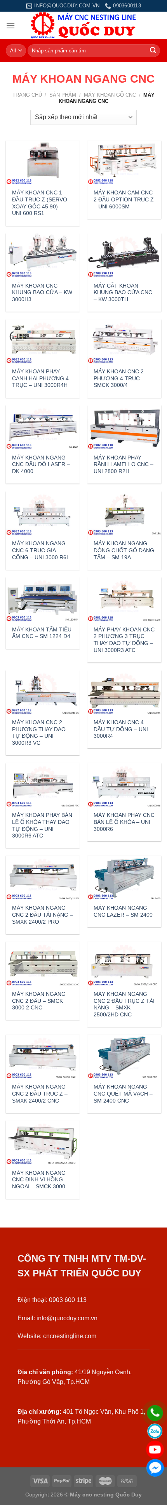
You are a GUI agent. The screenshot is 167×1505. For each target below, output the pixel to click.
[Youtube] (155, 1449)
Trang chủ (27, 95)
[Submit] (153, 50)
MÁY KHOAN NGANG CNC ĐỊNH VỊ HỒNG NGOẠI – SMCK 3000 (39, 1179)
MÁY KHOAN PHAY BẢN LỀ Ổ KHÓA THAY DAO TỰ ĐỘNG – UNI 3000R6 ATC (42, 825)
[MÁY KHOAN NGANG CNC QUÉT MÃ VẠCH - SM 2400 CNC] (124, 1057)
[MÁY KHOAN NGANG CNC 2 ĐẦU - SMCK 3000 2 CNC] (43, 963)
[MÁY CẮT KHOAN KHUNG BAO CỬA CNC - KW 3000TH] (124, 255)
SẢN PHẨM (62, 95)
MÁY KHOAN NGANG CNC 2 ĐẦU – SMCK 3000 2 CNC (39, 1001)
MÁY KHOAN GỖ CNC (110, 95)
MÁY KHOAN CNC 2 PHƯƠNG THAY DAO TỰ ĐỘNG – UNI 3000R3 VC (39, 733)
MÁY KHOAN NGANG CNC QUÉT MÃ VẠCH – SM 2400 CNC (123, 1093)
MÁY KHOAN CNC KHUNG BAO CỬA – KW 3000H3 (42, 292)
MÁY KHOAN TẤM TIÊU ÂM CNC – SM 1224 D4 (41, 633)
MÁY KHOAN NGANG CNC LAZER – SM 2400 (123, 911)
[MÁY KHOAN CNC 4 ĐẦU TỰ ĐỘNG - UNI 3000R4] (124, 692)
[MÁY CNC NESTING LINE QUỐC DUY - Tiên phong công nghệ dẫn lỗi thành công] (83, 25)
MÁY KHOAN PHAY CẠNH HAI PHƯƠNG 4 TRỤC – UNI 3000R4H (40, 378)
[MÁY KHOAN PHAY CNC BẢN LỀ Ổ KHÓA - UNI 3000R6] (124, 785)
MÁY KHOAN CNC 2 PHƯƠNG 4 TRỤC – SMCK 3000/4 (119, 378)
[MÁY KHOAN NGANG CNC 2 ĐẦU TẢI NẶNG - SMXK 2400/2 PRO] (43, 878)
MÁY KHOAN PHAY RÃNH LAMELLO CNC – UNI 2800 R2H (123, 464)
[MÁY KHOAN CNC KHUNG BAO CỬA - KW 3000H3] (43, 255)
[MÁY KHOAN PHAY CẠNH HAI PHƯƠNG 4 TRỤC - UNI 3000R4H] (43, 341)
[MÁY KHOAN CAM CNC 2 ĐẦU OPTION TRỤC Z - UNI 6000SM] (124, 162)
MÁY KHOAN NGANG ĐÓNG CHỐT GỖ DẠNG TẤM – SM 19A (124, 550)
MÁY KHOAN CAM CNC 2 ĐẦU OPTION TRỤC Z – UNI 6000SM (124, 199)
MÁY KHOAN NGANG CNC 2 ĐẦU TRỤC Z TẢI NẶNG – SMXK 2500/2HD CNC (124, 1004)
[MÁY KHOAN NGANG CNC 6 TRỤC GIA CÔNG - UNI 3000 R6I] (43, 513)
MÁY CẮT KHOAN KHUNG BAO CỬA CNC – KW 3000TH (123, 292)
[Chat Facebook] (155, 1468)
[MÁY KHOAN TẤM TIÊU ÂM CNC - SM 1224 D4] (43, 599)
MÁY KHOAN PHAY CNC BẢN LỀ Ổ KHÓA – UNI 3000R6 (124, 822)
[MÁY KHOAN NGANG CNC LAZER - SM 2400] (124, 878)
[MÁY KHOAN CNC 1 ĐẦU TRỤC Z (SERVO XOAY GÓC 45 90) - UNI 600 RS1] (43, 162)
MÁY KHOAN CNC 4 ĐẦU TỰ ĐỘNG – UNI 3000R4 (121, 729)
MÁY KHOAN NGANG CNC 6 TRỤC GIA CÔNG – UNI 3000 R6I (40, 550)
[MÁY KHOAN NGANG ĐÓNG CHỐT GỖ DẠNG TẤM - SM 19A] (124, 513)
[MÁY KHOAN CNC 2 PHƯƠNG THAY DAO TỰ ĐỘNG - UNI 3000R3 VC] (43, 692)
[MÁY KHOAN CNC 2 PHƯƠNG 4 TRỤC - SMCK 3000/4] (124, 341)
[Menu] (10, 25)
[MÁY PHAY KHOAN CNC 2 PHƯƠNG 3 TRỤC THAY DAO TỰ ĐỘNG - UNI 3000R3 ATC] (124, 599)
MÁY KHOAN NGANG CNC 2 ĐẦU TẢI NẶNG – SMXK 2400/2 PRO (42, 914)
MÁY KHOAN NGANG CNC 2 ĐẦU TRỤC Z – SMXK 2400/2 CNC (40, 1093)
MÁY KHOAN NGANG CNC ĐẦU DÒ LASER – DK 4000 (41, 464)
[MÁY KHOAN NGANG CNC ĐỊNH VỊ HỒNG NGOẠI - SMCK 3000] (43, 1142)
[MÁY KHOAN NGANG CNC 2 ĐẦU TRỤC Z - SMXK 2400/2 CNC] (43, 1057)
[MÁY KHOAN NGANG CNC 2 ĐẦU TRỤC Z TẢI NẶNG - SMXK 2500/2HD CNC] (124, 963)
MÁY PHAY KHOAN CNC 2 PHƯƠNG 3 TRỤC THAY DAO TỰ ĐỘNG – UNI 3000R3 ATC (124, 640)
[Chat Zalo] (155, 1431)
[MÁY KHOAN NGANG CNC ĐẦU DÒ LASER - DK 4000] (43, 427)
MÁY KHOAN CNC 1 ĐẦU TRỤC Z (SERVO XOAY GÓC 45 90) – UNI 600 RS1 (39, 203)
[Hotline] (155, 1413)
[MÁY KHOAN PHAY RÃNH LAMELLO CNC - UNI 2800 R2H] (124, 427)
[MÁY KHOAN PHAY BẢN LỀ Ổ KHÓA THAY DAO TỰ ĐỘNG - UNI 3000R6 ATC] (43, 785)
